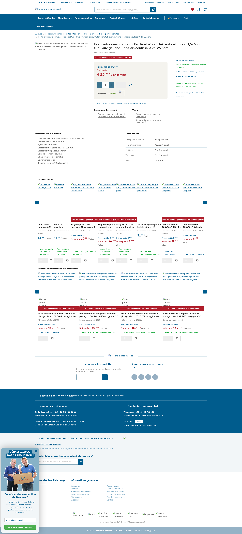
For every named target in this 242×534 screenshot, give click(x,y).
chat (155, 406)
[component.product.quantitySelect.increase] (111, 85)
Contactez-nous (188, 2)
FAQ (177, 2)
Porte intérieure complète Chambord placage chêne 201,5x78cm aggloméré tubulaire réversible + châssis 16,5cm (140, 315)
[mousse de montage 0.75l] (46, 186)
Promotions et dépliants (81, 492)
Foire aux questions (115, 489)
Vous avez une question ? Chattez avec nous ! (190, 94)
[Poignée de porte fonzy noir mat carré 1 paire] (126, 187)
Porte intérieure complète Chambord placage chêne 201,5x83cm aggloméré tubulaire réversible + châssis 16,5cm (182, 315)
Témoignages (76, 497)
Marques (74, 489)
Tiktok (134, 377)
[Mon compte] (199, 9)
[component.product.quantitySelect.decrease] (99, 85)
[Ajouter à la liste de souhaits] (130, 85)
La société (160, 2)
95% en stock (94, 2)
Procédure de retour (115, 492)
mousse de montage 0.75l (45, 225)
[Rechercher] (153, 9)
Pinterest (155, 377)
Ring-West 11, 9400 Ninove (48, 444)
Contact (110, 500)
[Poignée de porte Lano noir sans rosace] (107, 187)
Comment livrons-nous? (186, 76)
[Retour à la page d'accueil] (48, 9)
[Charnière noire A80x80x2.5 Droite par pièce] (172, 187)
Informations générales (84, 480)
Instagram (148, 377)
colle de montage (58, 225)
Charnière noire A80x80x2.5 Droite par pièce (171, 226)
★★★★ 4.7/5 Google (46, 2)
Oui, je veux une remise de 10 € (20, 527)
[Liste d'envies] (192, 9)
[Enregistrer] (80, 462)
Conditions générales (116, 494)
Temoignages (149, 2)
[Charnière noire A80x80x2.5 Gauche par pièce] (193, 187)
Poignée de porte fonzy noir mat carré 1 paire (126, 226)
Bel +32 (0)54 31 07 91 (73, 421)
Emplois (170, 2)
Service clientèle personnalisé (118, 2)
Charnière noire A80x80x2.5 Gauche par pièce (193, 226)
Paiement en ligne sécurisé (72, 2)
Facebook (141, 377)
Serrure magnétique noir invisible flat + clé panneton (149, 226)
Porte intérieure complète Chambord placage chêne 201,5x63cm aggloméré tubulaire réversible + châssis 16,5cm (57, 315)
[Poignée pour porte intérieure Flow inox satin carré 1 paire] (84, 187)
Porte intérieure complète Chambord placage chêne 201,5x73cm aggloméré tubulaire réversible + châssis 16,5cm (98, 315)
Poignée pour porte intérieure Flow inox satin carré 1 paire (83, 226)
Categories (75, 486)
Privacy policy (149, 531)
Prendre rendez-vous (116, 497)
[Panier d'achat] (204, 9)
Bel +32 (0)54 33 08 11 (65, 412)
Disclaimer (138, 531)
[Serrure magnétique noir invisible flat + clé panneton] (149, 187)
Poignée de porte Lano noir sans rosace (106, 226)
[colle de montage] (62, 186)
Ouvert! (139, 422)
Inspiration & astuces (80, 494)
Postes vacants (113, 486)
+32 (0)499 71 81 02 (145, 412)
